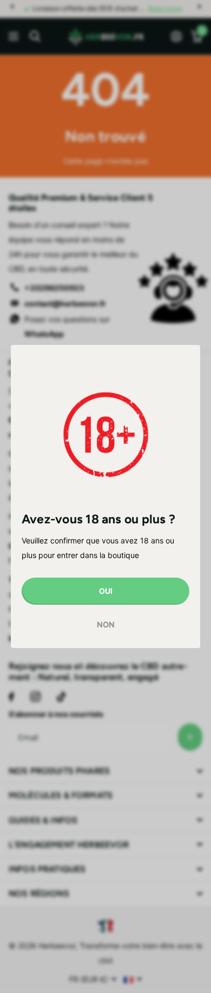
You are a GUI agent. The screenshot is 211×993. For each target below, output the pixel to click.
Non (106, 625)
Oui (106, 590)
